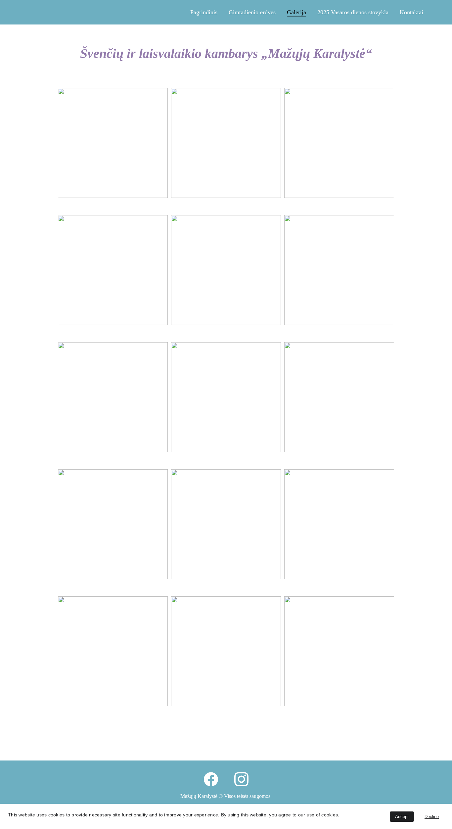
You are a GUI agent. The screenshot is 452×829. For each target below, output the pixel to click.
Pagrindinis (203, 12)
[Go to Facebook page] (211, 779)
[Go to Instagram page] (241, 779)
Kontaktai (411, 12)
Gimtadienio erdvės (252, 12)
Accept (402, 816)
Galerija (296, 12)
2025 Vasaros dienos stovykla (352, 12)
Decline (432, 816)
